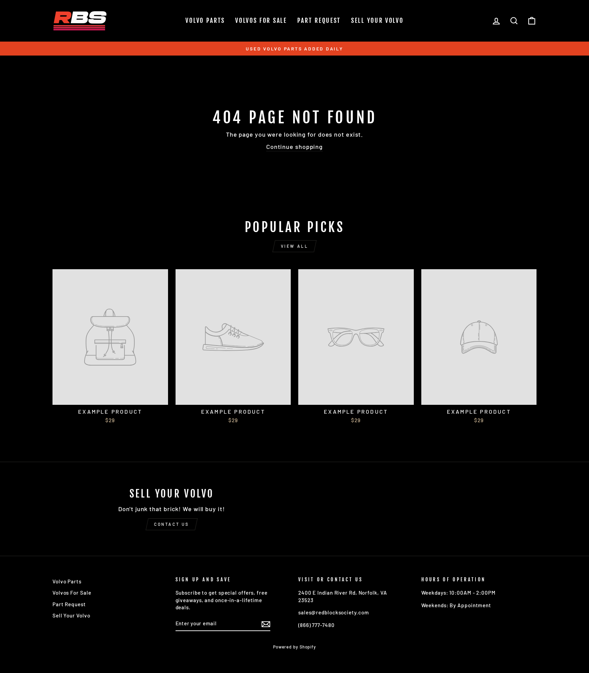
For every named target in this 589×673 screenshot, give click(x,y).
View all (294, 246)
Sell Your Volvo (377, 20)
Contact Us (171, 524)
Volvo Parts (205, 20)
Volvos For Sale (261, 20)
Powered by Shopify (294, 646)
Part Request (319, 20)
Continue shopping (294, 146)
